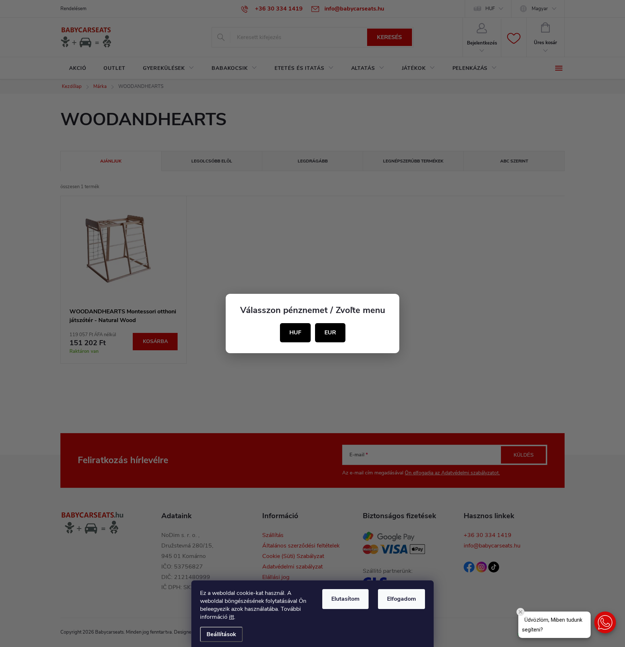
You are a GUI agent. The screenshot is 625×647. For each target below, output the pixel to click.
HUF (295, 333)
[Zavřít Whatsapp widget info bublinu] (520, 612)
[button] (605, 622)
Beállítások (221, 634)
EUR (330, 333)
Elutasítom (345, 599)
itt (231, 617)
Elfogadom (401, 599)
